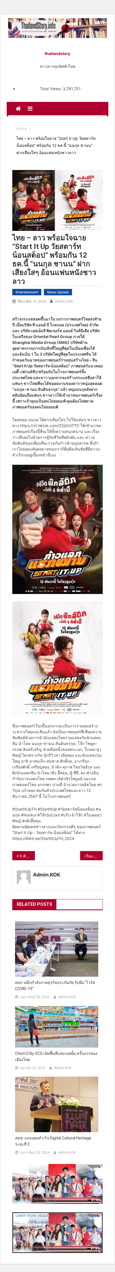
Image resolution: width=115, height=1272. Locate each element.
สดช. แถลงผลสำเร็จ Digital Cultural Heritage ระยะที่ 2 (53, 1141)
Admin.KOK (64, 301)
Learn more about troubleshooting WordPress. (57, 1215)
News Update (58, 292)
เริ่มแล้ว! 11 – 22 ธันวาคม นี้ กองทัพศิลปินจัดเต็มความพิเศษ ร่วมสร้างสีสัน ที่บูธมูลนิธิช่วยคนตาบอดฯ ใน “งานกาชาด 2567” (94, 856)
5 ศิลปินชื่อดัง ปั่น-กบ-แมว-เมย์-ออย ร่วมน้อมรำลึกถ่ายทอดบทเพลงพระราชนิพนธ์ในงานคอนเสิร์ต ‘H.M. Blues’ (27, 856)
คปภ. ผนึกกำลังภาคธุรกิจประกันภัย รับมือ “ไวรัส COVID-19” (55, 985)
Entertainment (27, 292)
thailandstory (57, 53)
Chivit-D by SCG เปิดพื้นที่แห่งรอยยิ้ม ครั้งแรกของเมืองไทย (56, 1056)
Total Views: (51, 88)
